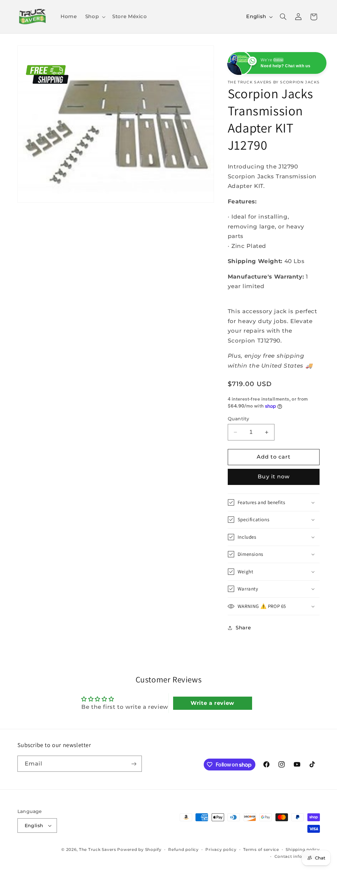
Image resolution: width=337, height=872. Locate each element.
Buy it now (274, 476)
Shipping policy (303, 849)
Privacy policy (220, 849)
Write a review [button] (212, 703)
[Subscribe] (133, 764)
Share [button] (243, 628)
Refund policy (183, 849)
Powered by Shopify (139, 849)
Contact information (297, 856)
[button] (94, 17)
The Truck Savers (98, 849)
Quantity (238, 418)
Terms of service (261, 849)
